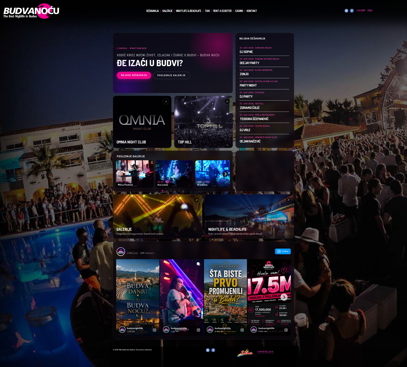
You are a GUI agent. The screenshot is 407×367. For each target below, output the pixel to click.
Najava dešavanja (134, 75)
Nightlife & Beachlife (188, 11)
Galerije (167, 11)
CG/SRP (361, 10)
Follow (285, 251)
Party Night (248, 85)
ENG (370, 10)
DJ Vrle (245, 130)
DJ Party (246, 96)
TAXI (207, 11)
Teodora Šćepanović (254, 119)
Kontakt (252, 11)
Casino (239, 11)
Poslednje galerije (171, 75)
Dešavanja (152, 11)
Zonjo (244, 74)
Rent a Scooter (222, 11)
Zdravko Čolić (249, 107)
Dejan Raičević (250, 141)
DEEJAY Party (249, 63)
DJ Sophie (246, 51)
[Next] (225, 174)
